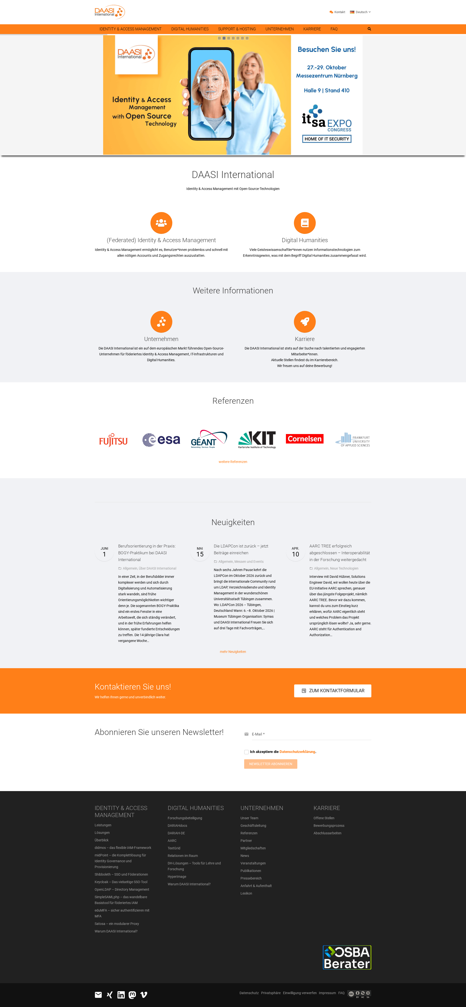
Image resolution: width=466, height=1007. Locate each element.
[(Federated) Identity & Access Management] (161, 223)
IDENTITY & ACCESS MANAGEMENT (121, 812)
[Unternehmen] (161, 322)
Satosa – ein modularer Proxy (117, 924)
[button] (360, 12)
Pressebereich (251, 878)
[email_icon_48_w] (98, 994)
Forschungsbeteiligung (185, 818)
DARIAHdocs (177, 826)
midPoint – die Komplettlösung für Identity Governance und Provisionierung (120, 861)
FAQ (341, 993)
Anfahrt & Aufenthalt (256, 886)
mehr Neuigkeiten (233, 652)
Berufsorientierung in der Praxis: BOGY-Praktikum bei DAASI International (147, 553)
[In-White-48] (121, 994)
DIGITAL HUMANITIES (196, 808)
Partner (246, 841)
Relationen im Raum (183, 856)
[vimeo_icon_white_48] (143, 994)
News (245, 856)
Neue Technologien (344, 568)
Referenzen (249, 833)
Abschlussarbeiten (327, 833)
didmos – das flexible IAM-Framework (123, 848)
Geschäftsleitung (253, 826)
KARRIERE (327, 808)
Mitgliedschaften (253, 848)
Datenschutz (249, 993)
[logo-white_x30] (132, 995)
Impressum (327, 993)
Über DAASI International (157, 568)
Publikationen (251, 871)
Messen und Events (249, 561)
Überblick (101, 840)
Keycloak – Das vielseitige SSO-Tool (121, 882)
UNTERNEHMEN (262, 808)
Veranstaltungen (253, 863)
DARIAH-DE (176, 833)
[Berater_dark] (329, 957)
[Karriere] (304, 322)
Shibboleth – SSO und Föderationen (121, 874)
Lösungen (102, 833)
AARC (172, 841)
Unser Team (249, 818)
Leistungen (103, 825)
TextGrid (174, 848)
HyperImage (177, 877)
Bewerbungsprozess (329, 826)
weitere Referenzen (233, 462)
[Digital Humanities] (304, 223)
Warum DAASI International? (116, 931)
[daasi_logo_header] (110, 12)
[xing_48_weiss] (109, 994)
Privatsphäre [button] (271, 993)
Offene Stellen (324, 818)
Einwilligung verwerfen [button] (300, 993)
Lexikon (246, 893)
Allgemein (130, 568)
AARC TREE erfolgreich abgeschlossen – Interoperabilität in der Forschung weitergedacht (339, 553)
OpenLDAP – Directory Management (122, 889)
